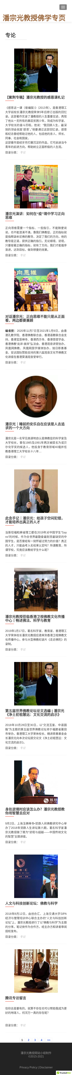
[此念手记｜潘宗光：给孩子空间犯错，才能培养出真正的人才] (36, 490)
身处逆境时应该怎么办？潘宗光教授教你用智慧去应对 (35, 811)
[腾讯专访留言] (36, 970)
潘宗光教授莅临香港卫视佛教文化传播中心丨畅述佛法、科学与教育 (35, 618)
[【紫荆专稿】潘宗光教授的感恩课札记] (36, 70)
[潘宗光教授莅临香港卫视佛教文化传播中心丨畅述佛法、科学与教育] (36, 589)
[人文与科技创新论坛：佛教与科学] (36, 876)
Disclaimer (46, 1067)
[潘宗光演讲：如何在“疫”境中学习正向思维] (36, 186)
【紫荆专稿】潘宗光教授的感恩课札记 (35, 97)
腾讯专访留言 (15, 998)
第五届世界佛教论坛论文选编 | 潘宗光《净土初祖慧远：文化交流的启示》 (34, 713)
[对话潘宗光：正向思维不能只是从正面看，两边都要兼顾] (36, 289)
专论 (23, 152)
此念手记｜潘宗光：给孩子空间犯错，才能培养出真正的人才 (35, 520)
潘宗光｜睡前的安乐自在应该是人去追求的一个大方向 (35, 426)
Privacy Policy (28, 1067)
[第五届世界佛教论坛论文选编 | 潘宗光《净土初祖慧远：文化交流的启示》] (36, 683)
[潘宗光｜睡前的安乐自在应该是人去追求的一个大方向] (36, 396)
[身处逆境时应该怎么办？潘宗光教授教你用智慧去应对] (36, 781)
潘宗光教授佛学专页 (34, 18)
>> (48, 1040)
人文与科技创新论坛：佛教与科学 (31, 903)
